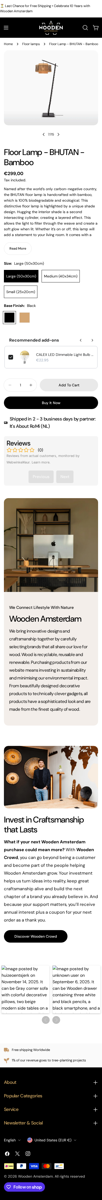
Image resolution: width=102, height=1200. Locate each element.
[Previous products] (81, 340)
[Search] (85, 27)
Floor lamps (31, 44)
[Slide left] (43, 134)
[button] (25, 989)
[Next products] (92, 340)
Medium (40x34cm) (60, 276)
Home (8, 44)
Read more (17, 248)
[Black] (9, 317)
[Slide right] (58, 134)
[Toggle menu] (6, 27)
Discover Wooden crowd (35, 936)
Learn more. (41, 462)
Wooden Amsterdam (35, 1176)
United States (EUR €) (53, 1140)
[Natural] (24, 317)
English (10, 1140)
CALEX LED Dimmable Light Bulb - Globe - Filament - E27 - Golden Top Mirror (65, 354)
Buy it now (51, 402)
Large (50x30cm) (21, 276)
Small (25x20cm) (20, 291)
